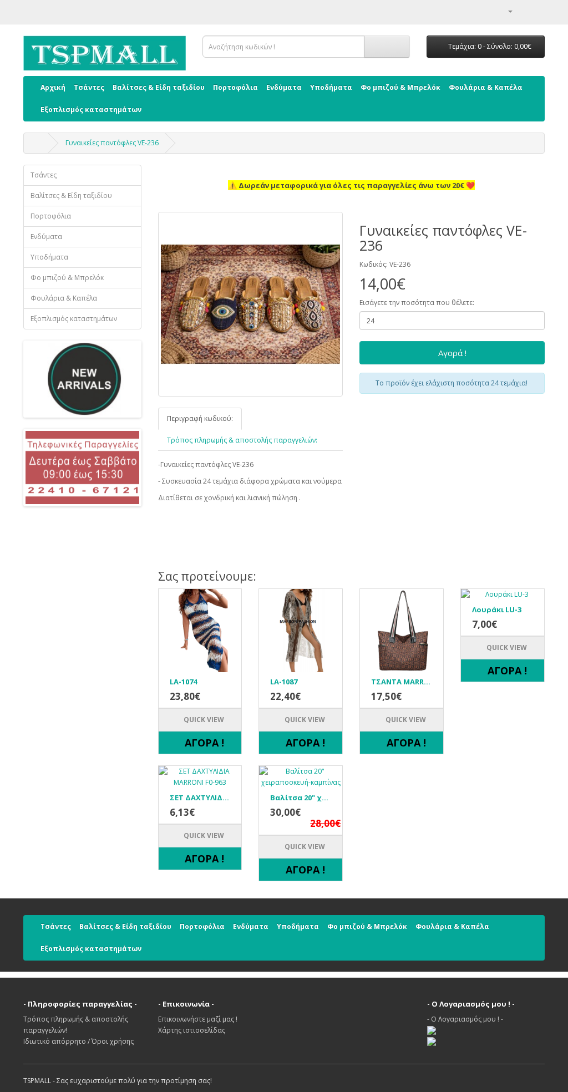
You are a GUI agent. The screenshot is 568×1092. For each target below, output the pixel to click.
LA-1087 (283, 681)
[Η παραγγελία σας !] (523, 11)
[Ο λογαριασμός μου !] (506, 11)
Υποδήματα (331, 87)
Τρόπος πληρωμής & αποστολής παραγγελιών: (242, 440)
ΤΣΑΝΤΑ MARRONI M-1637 (401, 681)
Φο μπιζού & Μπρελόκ (400, 87)
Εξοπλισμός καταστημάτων (90, 109)
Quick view (203, 719)
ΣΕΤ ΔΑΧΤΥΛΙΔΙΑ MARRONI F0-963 (200, 797)
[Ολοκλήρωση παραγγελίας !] (536, 11)
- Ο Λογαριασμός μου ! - (465, 1019)
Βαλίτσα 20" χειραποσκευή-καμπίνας (300, 797)
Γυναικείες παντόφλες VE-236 (112, 143)
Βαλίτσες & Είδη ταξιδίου (159, 87)
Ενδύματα (284, 87)
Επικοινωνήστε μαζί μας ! (197, 1019)
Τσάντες (89, 87)
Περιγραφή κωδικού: (200, 418)
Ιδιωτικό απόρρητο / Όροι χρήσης (78, 1041)
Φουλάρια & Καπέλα (486, 87)
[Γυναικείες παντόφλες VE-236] (250, 304)
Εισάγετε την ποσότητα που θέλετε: (416, 302)
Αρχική (52, 87)
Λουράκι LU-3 (496, 609)
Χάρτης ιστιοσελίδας (191, 1030)
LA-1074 (183, 681)
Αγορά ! (452, 352)
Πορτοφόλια (235, 87)
